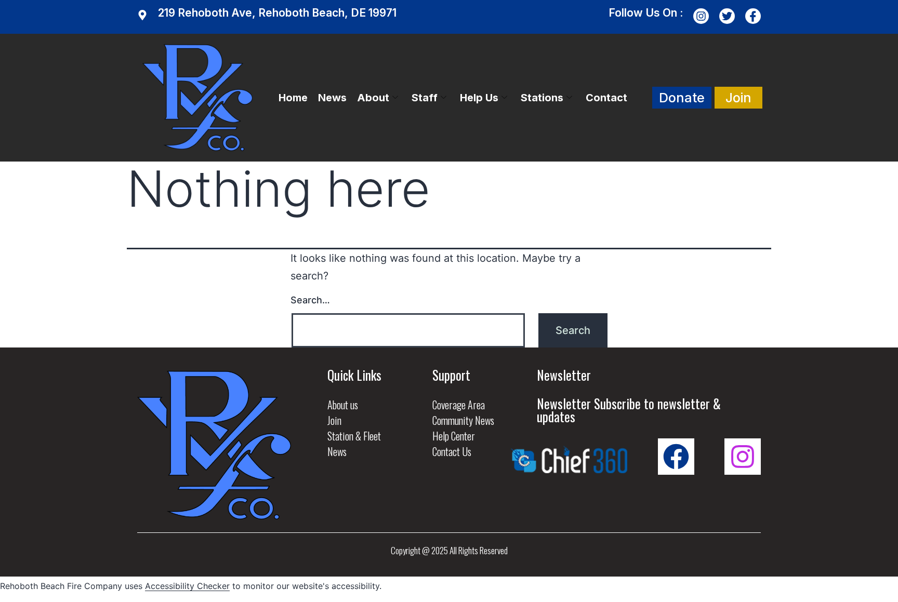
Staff (425, 97)
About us (342, 404)
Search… (310, 300)
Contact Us (451, 451)
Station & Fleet (354, 436)
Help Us (479, 97)
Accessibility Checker (187, 586)
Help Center (453, 436)
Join (334, 420)
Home (293, 97)
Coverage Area (458, 404)
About (373, 97)
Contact (606, 97)
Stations (542, 97)
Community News (463, 420)
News (332, 97)
